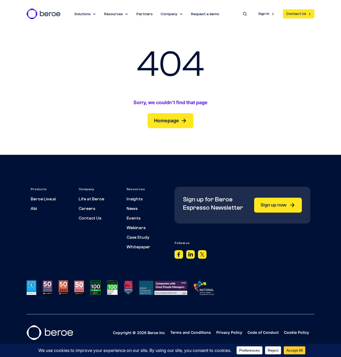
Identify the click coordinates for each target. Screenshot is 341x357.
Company (169, 14)
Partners (144, 14)
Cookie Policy (296, 332)
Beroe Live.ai (43, 199)
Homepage (166, 120)
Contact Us (296, 14)
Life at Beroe (91, 199)
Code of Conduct (263, 332)
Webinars (136, 227)
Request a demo (205, 14)
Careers (87, 208)
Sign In (263, 14)
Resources (113, 14)
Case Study (138, 237)
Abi (34, 208)
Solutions (82, 14)
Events (133, 218)
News (132, 208)
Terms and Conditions (190, 332)
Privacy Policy (229, 332)
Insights (135, 199)
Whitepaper (138, 247)
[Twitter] (202, 255)
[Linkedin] (190, 255)
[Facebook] (178, 255)
